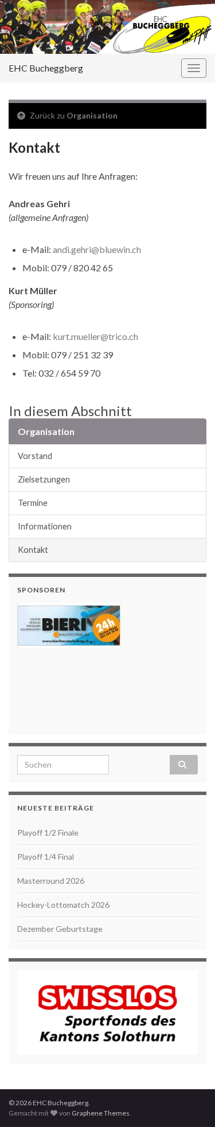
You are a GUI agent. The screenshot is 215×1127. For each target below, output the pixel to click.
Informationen (45, 526)
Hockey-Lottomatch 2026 (63, 904)
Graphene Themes (101, 1113)
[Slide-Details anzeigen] (68, 625)
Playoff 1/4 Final (45, 856)
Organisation (92, 115)
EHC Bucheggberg (46, 67)
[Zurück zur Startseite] (107, 27)
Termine (33, 503)
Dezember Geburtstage (60, 929)
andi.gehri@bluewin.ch (97, 249)
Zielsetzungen (44, 479)
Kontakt (33, 550)
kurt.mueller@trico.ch (95, 336)
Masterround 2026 (50, 880)
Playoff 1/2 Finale (48, 832)
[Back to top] (189, 1101)
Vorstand (35, 456)
